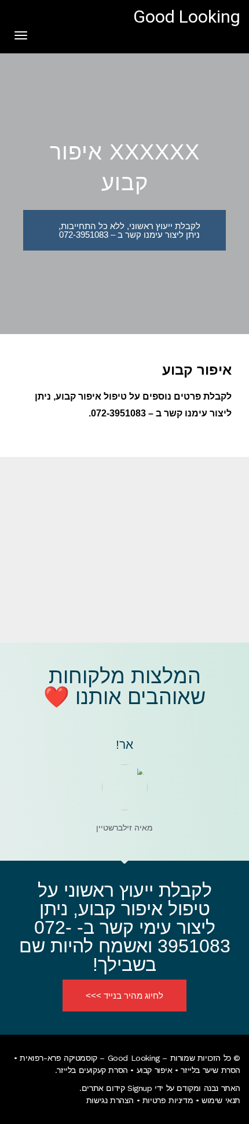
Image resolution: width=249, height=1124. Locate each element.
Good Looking (186, 17)
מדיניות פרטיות (167, 1100)
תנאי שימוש (221, 1100)
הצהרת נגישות (110, 1100)
